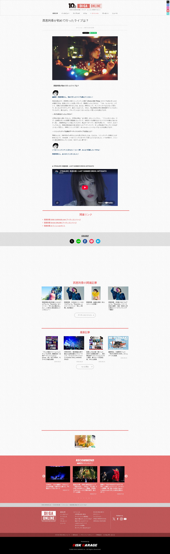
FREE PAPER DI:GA (99, 518)
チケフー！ (96, 514)
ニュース (115, 13)
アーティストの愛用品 (81, 516)
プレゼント (105, 13)
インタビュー (65, 13)
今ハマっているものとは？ (83, 527)
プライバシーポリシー (87, 535)
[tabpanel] (57, 480)
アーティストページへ (85, 315)
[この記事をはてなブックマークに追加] (98, 242)
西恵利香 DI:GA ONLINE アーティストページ (60, 223)
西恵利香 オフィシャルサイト (54, 226)
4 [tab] (86, 498)
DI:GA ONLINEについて (62, 535)
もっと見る (85, 366)
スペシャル (95, 13)
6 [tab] (92, 498)
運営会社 (75, 535)
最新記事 (55, 13)
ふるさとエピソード (81, 523)
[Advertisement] (85, 262)
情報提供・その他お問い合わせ (105, 535)
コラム (85, 13)
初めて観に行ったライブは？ (83, 518)
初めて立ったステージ (81, 521)
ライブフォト (97, 516)
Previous (44, 476)
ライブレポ (76, 13)
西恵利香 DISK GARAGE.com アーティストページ (62, 219)
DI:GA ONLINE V (98, 512)
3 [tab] (84, 498)
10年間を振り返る (80, 514)
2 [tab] (81, 498)
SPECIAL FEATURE (99, 521)
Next (126, 476)
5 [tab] (89, 498)
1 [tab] (78, 498)
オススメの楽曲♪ (80, 525)
